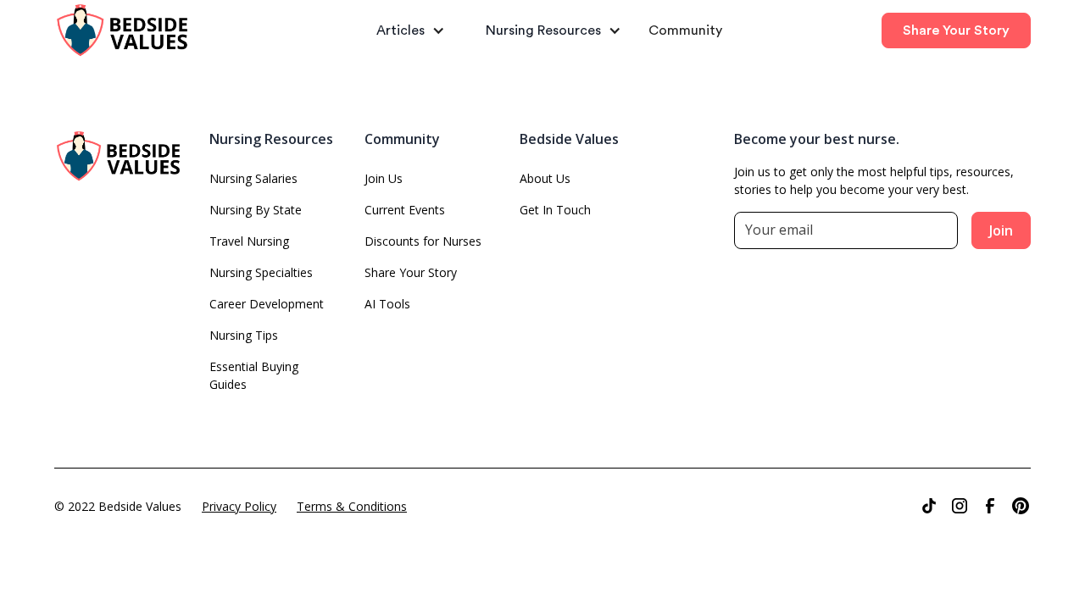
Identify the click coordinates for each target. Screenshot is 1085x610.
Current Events (404, 210)
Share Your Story (956, 30)
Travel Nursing (249, 241)
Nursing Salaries (253, 178)
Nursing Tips (243, 335)
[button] (404, 30)
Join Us (383, 178)
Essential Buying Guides (253, 375)
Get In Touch (555, 210)
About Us (545, 178)
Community (685, 30)
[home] (143, 31)
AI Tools (387, 304)
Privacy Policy (239, 506)
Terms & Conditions (352, 506)
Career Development (266, 304)
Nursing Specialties (261, 272)
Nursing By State (255, 210)
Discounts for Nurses (422, 241)
